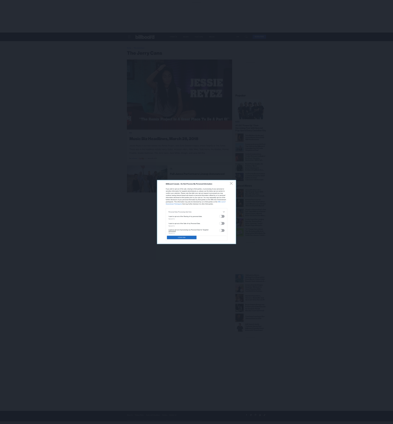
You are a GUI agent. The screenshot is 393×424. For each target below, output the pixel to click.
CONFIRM (182, 237)
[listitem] (196, 212)
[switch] (222, 216)
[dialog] (196, 212)
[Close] (232, 184)
